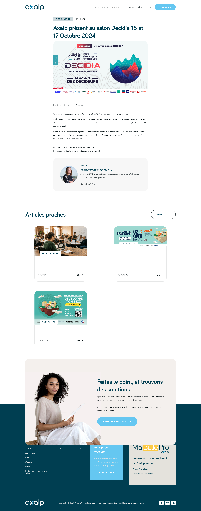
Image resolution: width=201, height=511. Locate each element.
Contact (149, 7)
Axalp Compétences (33, 448)
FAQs (27, 466)
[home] (34, 7)
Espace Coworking (140, 469)
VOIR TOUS (163, 214)
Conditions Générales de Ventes (131, 502)
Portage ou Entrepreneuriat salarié (36, 472)
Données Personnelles (108, 502)
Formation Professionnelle (71, 448)
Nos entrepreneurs (100, 7)
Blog (140, 7)
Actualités (63, 19)
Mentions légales (90, 502)
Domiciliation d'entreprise (143, 473)
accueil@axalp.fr (94, 151)
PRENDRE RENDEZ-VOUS (117, 421)
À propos (130, 7)
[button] (117, 7)
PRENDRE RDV (165, 7)
